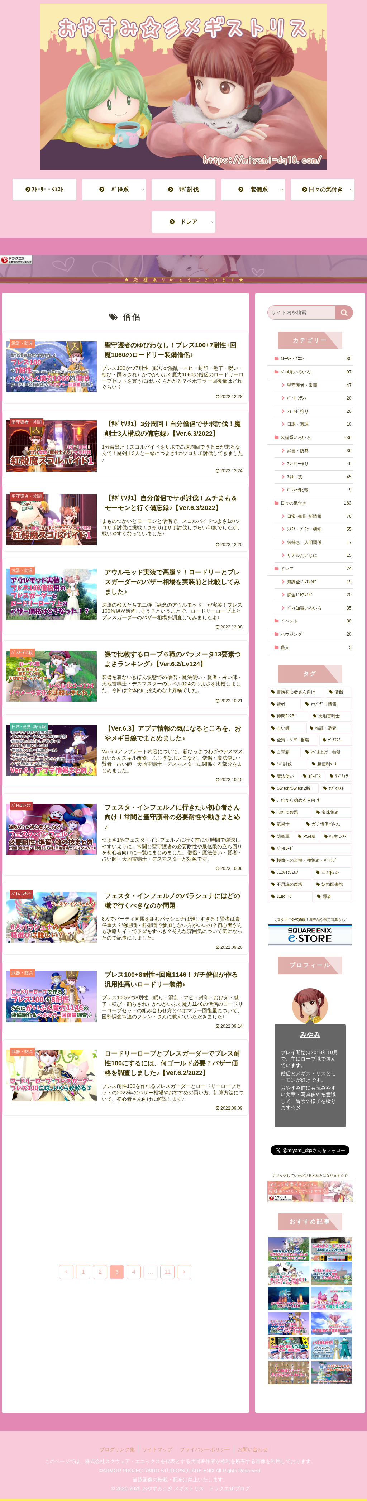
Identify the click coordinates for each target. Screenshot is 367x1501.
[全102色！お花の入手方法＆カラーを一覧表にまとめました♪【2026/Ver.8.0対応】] (288, 1248)
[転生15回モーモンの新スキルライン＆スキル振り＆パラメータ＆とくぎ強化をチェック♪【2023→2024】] (288, 1273)
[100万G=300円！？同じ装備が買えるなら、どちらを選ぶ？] (331, 1372)
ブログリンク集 (117, 1449)
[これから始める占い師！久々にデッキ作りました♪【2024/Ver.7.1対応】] (288, 1298)
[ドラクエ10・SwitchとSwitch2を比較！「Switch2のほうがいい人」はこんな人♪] (331, 1248)
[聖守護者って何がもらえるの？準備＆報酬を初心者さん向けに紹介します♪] (331, 1323)
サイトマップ (157, 1449)
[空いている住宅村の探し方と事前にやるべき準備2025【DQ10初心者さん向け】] (331, 1273)
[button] (344, 312)
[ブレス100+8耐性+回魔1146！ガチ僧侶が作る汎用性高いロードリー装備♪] (288, 1323)
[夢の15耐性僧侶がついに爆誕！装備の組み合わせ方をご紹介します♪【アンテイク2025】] (331, 1348)
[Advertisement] (125, 1184)
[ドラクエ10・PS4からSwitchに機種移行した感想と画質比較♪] (288, 1348)
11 (168, 1272)
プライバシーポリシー (205, 1449)
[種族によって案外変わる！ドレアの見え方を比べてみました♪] (288, 1372)
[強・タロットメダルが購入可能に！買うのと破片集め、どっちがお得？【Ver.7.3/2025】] (331, 1298)
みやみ (310, 1034)
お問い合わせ (253, 1449)
